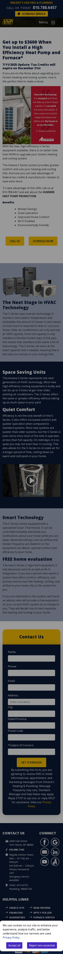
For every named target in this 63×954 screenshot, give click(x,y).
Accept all (14, 945)
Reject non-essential (42, 945)
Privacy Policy (11, 937)
